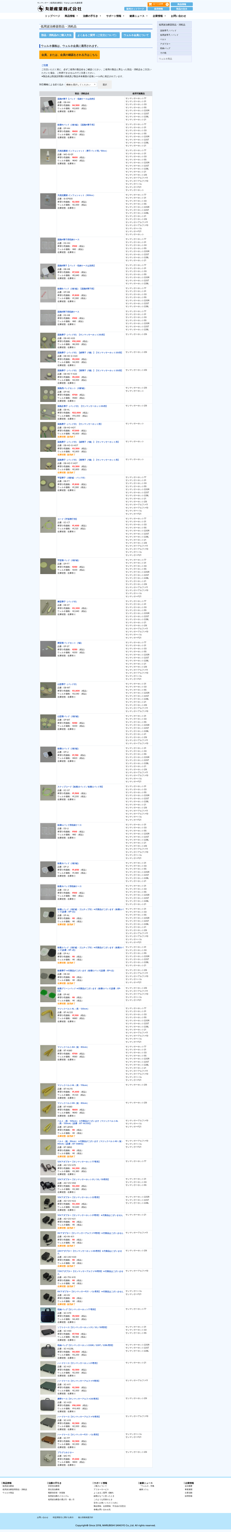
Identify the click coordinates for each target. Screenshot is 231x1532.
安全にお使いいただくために (106, 1503)
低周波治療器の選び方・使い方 (61, 1499)
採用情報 (158, 8)
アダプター (165, 44)
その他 (163, 53)
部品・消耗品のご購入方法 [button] (56, 35)
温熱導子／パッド (168, 30)
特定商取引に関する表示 (63, 1517)
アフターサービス (101, 1489)
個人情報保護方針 (85, 1517)
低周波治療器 (8, 1486)
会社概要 (188, 1486)
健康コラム (144, 1489)
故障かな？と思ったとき (104, 1496)
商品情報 (181, 4)
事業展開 (188, 1489)
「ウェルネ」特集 (146, 1486)
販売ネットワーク (135, 8)
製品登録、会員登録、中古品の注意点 (110, 1506)
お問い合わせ (178, 15)
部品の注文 (181, 8)
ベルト (163, 39)
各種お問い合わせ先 (102, 1509)
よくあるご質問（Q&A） (104, 1492)
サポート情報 (113, 15)
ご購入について (100, 1486)
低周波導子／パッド (169, 35)
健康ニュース (137, 15)
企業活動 (188, 1492)
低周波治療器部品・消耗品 (172, 24)
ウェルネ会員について (136, 35)
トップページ (52, 15)
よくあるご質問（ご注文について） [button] (97, 35)
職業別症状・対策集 (56, 1492)
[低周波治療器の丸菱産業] (59, 8)
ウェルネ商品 (165, 58)
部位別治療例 (53, 1489)
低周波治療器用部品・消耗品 (15, 1489)
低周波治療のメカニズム (58, 1496)
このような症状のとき (103, 1499)
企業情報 (158, 15)
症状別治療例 (53, 1486)
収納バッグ (165, 48)
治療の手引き (90, 15)
